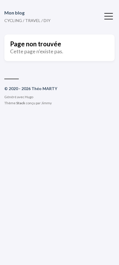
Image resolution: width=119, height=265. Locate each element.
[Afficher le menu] (109, 15)
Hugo (29, 97)
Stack (20, 103)
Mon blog (14, 12)
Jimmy (46, 103)
